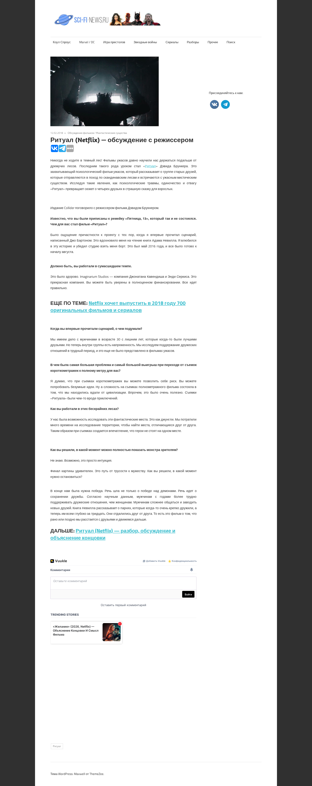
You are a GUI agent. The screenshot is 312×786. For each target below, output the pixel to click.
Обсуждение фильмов (81, 133)
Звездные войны (145, 42)
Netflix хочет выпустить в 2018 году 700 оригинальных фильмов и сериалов (118, 306)
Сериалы (172, 42)
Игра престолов (114, 42)
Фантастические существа (111, 133)
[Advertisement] (123, 690)
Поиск (231, 42)
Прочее (213, 42)
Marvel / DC (87, 42)
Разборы (193, 42)
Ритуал (150, 166)
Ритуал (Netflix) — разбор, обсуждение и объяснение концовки (112, 534)
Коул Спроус (62, 42)
